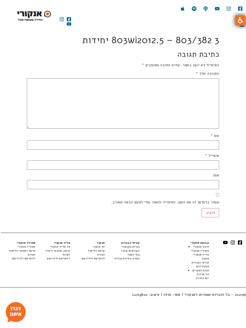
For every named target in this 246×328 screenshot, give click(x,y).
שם (214, 135)
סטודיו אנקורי (200, 250)
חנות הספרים (200, 270)
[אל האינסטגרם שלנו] (228, 8)
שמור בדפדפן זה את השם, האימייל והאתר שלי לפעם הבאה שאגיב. (165, 202)
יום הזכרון (202, 278)
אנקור (205, 258)
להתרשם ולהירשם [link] (93, 258)
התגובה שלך (207, 73)
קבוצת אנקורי (199, 243)
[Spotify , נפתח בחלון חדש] (194, 8)
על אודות (203, 274)
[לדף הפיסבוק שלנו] (240, 8)
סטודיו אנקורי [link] (26, 246)
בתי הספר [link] (133, 254)
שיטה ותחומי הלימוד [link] (22, 250)
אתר (216, 175)
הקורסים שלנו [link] (130, 250)
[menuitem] (122, 246)
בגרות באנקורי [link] (130, 246)
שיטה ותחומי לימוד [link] (57, 250)
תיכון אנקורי (201, 246)
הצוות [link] (101, 254)
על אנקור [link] (99, 246)
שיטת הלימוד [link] (96, 250)
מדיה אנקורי (201, 254)
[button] (240, 20)
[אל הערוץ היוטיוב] (217, 8)
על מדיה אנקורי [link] (60, 246)
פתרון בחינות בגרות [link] (127, 258)
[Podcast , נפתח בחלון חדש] (205, 8)
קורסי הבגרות (200, 262)
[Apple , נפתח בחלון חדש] (182, 8)
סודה (167, 294)
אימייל (212, 155)
